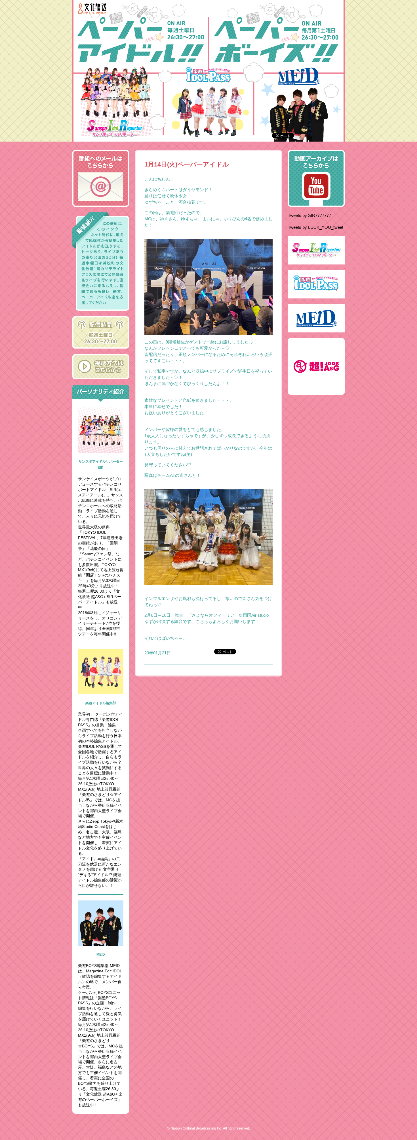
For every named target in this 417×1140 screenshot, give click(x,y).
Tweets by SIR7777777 (309, 215)
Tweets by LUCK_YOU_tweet (315, 227)
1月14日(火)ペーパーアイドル (186, 164)
